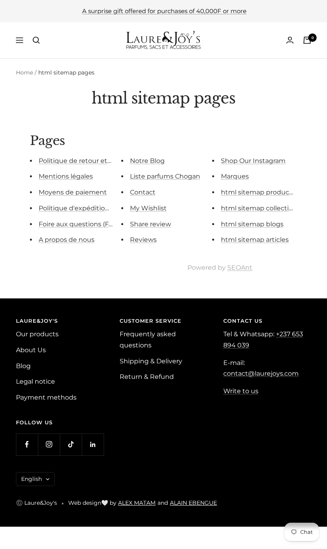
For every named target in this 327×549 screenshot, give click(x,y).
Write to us (240, 391)
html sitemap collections (260, 208)
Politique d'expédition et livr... (85, 208)
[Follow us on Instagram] (49, 444)
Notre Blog (147, 161)
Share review (150, 224)
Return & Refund (147, 376)
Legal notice (35, 381)
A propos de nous (67, 239)
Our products (37, 334)
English (31, 478)
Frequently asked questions (148, 339)
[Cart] (307, 40)
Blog (23, 366)
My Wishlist (148, 208)
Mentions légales (66, 176)
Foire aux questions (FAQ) (79, 224)
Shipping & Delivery (151, 361)
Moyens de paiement (73, 192)
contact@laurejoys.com (261, 373)
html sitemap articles (255, 239)
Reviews (143, 239)
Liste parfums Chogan (165, 176)
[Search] (36, 40)
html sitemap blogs (252, 224)
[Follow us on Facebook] (27, 444)
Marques (235, 176)
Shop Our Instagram (253, 161)
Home (24, 72)
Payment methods (46, 397)
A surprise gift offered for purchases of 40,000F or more (164, 11)
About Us (31, 350)
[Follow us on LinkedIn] (93, 444)
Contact (143, 192)
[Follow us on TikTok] (71, 444)
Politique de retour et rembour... (90, 161)
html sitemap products (258, 192)
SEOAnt (239, 267)
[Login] (290, 40)
